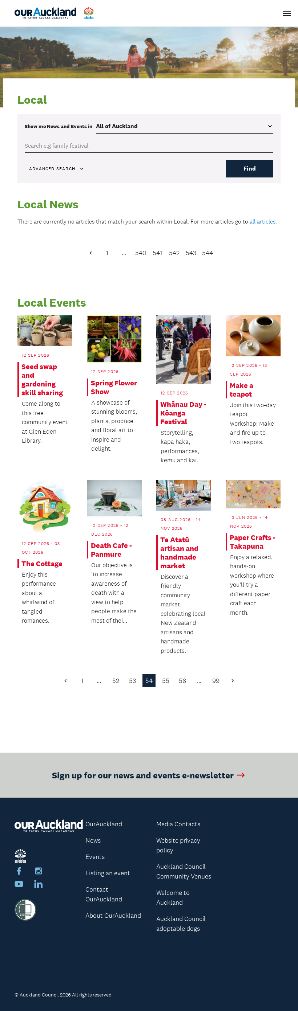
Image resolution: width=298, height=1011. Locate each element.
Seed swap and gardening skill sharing (42, 379)
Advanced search (52, 169)
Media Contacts (178, 824)
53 (132, 681)
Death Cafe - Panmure (111, 549)
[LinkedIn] (38, 885)
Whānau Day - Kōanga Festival (183, 413)
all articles (262, 221)
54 (149, 681)
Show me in (58, 126)
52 (115, 681)
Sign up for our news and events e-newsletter (143, 775)
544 (207, 253)
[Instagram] (38, 872)
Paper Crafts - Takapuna (252, 541)
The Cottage (42, 563)
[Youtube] (19, 885)
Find (249, 168)
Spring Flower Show (114, 387)
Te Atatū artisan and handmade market (179, 552)
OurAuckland (103, 824)
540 (140, 253)
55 (165, 681)
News (93, 840)
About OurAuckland (113, 916)
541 (157, 253)
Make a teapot (241, 389)
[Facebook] (19, 872)
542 (174, 253)
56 (182, 681)
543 (191, 253)
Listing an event (107, 873)
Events (95, 857)
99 (216, 681)
